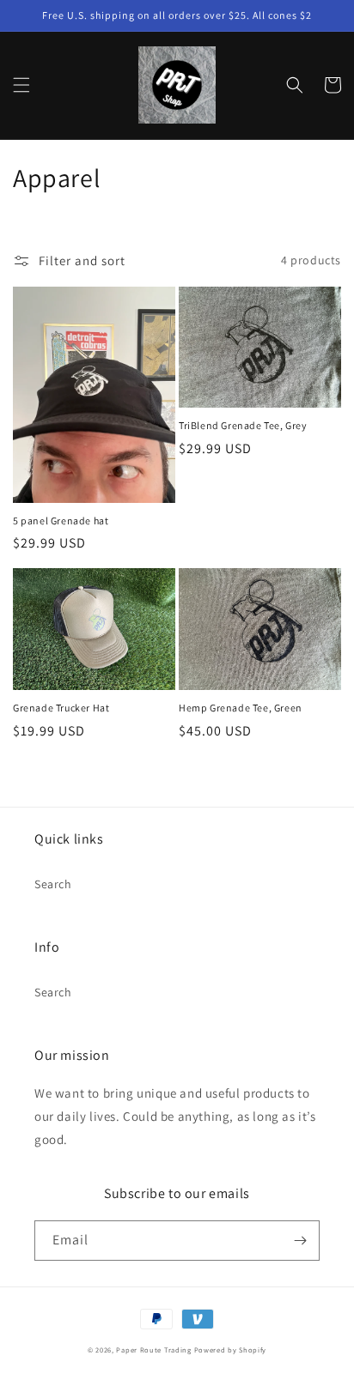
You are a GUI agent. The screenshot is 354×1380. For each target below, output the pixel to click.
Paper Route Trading (153, 1349)
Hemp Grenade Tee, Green (240, 707)
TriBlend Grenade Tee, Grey (243, 425)
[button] (21, 85)
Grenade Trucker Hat (61, 707)
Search (53, 884)
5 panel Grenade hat (60, 520)
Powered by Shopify (230, 1349)
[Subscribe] (300, 1240)
